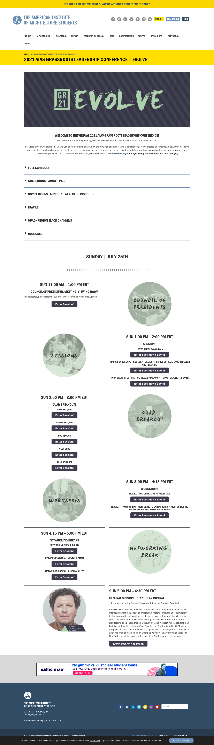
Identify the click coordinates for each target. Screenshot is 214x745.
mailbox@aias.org (117, 153)
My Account (173, 19)
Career (141, 36)
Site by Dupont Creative (142, 735)
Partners (173, 36)
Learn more (95, 740)
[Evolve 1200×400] (107, 99)
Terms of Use (164, 735)
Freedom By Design (94, 36)
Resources (156, 36)
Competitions (126, 36)
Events (74, 36)
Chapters (61, 36)
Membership (43, 36)
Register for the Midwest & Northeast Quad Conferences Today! (107, 4)
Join (186, 19)
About (28, 36)
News (27, 43)
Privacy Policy (180, 735)
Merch (158, 19)
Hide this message (181, 740)
